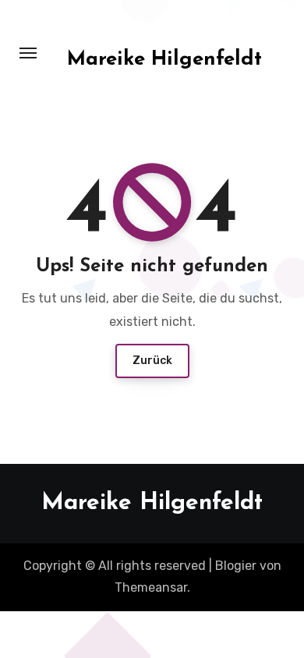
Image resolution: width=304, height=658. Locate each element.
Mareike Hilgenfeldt (164, 59)
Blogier (235, 565)
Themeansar (151, 587)
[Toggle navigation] (28, 53)
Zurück (152, 360)
